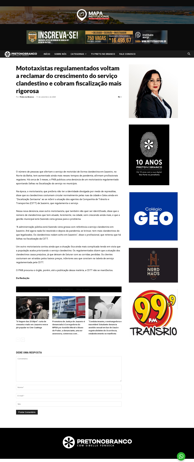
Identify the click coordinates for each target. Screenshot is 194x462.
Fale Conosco (127, 53)
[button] (188, 54)
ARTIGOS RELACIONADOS (60, 289)
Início (47, 53)
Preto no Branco (27, 97)
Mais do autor (83, 289)
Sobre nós (60, 53)
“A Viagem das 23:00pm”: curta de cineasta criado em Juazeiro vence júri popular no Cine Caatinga (32, 324)
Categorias (77, 53)
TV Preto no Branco (103, 53)
